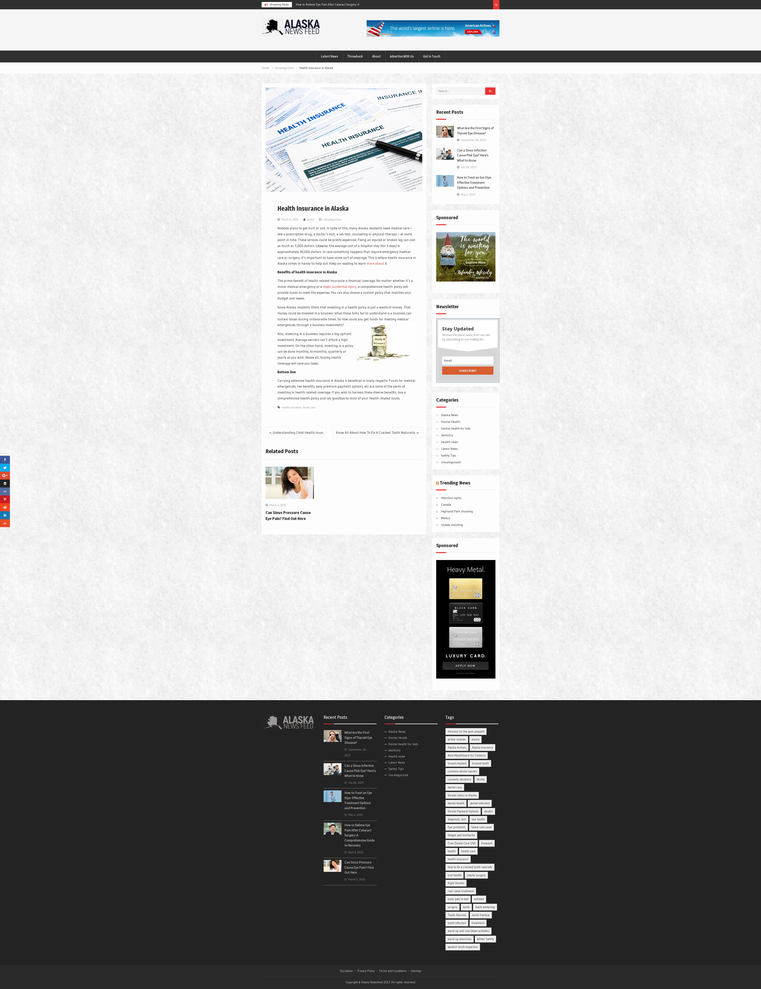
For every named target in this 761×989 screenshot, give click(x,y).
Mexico (445, 518)
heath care (309, 407)
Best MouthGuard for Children (467, 755)
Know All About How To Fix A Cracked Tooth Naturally (375, 432)
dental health (456, 803)
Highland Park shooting (457, 511)
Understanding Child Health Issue (298, 432)
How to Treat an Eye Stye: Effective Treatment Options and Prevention (474, 182)
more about (375, 263)
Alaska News (449, 415)
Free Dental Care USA (462, 843)
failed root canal (481, 827)
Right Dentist (456, 883)
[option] (311, 4)
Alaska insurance (482, 747)
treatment (478, 923)
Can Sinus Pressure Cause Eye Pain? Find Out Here (359, 867)
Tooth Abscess (457, 915)
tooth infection (457, 923)
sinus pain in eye (458, 899)
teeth (466, 907)
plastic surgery (476, 875)
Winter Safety (485, 939)
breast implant (457, 763)
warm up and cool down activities (468, 931)
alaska (475, 739)
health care (468, 851)
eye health (478, 819)
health (452, 851)
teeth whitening (485, 907)
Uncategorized (332, 219)
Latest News (329, 56)
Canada (446, 504)
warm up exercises (459, 939)
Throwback (355, 56)
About (376, 56)
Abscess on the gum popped (466, 731)
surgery (452, 907)
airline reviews (457, 739)
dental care (455, 787)
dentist (488, 811)
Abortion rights (451, 498)
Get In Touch (431, 56)
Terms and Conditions (393, 971)
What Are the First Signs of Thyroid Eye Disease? (307, 4)
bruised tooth (480, 763)
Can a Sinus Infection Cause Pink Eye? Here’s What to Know (473, 155)
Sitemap (416, 971)
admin (310, 219)
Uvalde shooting (452, 525)
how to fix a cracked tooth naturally (470, 867)
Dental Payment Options (463, 811)
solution (479, 899)
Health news (449, 442)
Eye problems (457, 827)
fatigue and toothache (461, 835)
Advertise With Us (402, 56)
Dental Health (450, 422)
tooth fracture (481, 915)
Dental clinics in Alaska (462, 795)
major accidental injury (339, 286)
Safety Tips (448, 455)
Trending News (455, 483)
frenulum (486, 843)
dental (481, 779)
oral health (454, 875)
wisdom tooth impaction (463, 947)
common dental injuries (462, 771)
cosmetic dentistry (459, 779)
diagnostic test (457, 819)
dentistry (447, 435)
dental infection (479, 803)
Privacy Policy (366, 971)
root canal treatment (461, 891)
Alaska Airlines (457, 747)
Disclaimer (346, 971)
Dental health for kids (456, 428)
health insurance (291, 407)
